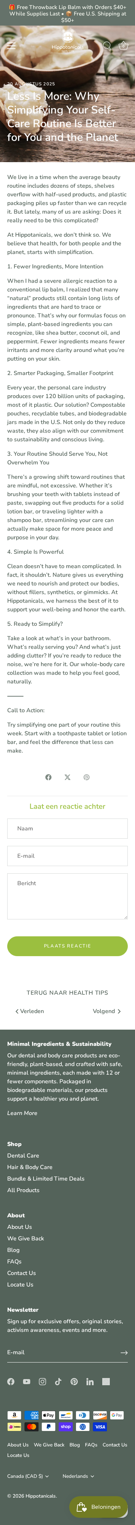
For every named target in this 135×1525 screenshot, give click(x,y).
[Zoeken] (107, 47)
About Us (19, 1227)
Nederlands (75, 1476)
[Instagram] (42, 1381)
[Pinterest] (74, 1381)
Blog (13, 1250)
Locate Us (20, 1285)
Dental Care (23, 1156)
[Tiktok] (58, 1381)
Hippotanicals (41, 1496)
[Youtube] (26, 1381)
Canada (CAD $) (25, 1476)
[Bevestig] (124, 1352)
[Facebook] (10, 1381)
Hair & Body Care (30, 1167)
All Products (23, 1190)
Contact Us (21, 1273)
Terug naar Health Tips (67, 993)
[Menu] (11, 46)
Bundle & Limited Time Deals (46, 1179)
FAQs (14, 1262)
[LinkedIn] (90, 1381)
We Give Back (25, 1239)
